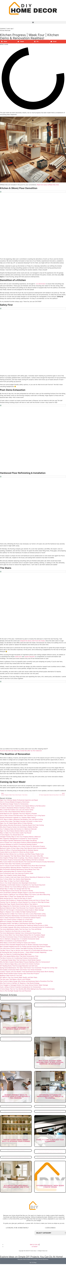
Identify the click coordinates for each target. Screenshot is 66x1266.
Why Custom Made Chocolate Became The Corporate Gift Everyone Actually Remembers (27, 862)
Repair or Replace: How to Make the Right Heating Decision (18, 912)
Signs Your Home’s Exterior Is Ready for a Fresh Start (16, 919)
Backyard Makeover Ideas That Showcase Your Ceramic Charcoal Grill (21, 908)
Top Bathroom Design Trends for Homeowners (14, 804)
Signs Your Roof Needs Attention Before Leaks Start (16, 831)
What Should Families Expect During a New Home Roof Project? (19, 973)
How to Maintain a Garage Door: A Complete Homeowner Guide (19, 939)
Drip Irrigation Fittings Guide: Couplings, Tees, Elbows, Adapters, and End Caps (24, 858)
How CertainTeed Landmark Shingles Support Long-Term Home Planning (22, 892)
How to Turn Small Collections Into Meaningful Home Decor (18, 883)
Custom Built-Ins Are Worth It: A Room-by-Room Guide (17, 852)
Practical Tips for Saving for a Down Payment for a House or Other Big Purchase (24, 902)
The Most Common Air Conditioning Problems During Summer (19, 958)
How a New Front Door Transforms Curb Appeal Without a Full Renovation (22, 806)
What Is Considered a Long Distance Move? (13, 941)
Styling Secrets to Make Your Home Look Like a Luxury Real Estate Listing (22, 914)
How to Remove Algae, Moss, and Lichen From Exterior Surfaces (20, 964)
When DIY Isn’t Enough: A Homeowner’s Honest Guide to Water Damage (22, 910)
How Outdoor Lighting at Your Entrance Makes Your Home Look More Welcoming (25, 894)
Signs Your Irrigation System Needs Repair (13, 875)
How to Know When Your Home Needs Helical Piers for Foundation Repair (22, 935)
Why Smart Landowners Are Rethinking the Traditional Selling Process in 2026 (24, 925)
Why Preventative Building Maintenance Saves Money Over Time (19, 869)
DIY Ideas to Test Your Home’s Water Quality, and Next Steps (18, 977)
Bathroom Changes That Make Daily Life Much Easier (16, 921)
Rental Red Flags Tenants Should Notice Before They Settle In (19, 904)
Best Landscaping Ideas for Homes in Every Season (15, 871)
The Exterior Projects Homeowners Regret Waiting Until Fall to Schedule (22, 860)
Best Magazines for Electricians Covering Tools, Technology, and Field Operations (25, 906)
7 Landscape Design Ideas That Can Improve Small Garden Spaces (20, 960)
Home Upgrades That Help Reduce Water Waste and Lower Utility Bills (21, 856)
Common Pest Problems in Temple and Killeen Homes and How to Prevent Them (24, 900)
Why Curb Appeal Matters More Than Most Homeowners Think (19, 956)
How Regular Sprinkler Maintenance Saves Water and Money (18, 840)
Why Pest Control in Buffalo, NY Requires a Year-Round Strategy (19, 983)
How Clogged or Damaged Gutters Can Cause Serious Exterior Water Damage (24, 985)
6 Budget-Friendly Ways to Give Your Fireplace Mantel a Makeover (20, 836)
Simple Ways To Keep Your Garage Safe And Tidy (15, 889)
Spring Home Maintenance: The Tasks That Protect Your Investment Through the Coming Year (28, 968)
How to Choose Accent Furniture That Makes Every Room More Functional (22, 865)
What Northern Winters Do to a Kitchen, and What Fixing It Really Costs (22, 854)
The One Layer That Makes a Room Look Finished (15, 979)
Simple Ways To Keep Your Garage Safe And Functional (17, 896)
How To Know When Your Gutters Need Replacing (15, 879)
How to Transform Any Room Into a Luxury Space (15, 931)
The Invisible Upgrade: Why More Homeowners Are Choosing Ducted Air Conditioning (26, 927)
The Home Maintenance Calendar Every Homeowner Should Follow (20, 933)
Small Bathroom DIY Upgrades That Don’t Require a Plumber (18, 813)
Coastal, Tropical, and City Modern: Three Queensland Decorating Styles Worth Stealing (27, 971)
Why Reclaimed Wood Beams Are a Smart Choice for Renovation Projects (22, 846)
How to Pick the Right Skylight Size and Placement (15, 991)
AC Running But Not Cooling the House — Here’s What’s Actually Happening (23, 952)
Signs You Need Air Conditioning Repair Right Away (15, 954)
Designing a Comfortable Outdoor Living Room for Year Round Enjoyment (22, 885)
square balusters (30, 656)
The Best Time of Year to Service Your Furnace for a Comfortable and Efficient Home (26, 950)
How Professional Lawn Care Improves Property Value (16, 873)
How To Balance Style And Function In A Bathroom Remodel (18, 829)
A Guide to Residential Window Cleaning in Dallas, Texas (17, 808)
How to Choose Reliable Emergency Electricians (14, 802)
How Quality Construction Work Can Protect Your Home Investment (20, 969)
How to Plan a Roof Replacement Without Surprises (15, 811)
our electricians (40, 284)
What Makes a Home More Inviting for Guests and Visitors (17, 942)
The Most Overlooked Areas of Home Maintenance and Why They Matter (22, 937)
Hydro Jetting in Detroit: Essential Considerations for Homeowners (20, 987)
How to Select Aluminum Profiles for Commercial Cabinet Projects (20, 917)
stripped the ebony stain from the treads (32, 641)
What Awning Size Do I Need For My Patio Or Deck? (16, 898)
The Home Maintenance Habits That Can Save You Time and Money (20, 929)
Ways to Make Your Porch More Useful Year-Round (15, 833)
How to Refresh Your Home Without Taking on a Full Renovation (19, 887)
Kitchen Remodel (5, 30)
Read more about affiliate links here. (48, 185)
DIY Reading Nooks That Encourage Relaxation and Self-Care (19, 966)
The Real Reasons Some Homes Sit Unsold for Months (16, 890)
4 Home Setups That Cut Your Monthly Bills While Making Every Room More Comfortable (27, 989)
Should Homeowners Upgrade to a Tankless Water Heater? (18, 817)
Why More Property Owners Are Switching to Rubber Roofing (18, 827)
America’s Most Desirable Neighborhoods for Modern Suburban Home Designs (24, 944)
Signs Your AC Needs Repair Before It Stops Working (16, 823)
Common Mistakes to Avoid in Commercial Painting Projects (18, 844)
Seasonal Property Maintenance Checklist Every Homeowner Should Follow (23, 915)
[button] (33, 22)
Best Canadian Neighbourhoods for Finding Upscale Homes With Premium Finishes (25, 946)
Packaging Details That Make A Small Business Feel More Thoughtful (21, 923)
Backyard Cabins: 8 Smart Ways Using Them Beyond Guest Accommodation (23, 848)
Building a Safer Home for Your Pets (11, 975)
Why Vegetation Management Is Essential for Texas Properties (19, 838)
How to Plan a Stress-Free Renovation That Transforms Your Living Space (22, 815)
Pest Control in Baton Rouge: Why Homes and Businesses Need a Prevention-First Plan (26, 981)
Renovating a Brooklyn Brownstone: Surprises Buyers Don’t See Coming (22, 825)
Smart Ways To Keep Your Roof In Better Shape (14, 881)
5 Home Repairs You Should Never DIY (12, 835)
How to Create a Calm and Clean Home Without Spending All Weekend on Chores (25, 877)
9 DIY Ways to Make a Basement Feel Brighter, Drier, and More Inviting (21, 819)
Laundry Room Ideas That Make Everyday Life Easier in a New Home (21, 821)
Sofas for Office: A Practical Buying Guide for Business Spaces (19, 850)
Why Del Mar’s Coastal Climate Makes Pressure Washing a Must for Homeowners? (25, 962)
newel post (18, 656)
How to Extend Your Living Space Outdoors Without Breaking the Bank (21, 842)
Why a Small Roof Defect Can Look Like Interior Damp (16, 809)
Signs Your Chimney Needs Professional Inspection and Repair (19, 800)
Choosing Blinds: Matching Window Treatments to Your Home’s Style (21, 867)
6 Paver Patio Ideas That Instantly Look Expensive (15, 863)
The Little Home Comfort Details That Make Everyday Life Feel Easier (21, 948)
